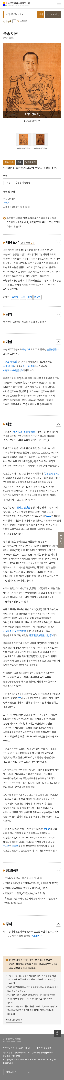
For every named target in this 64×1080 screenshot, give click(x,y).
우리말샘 (35, 936)
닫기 (58, 242)
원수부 (48, 516)
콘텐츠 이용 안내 (13, 1020)
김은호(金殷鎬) (10, 361)
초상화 (37, 297)
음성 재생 (25, 242)
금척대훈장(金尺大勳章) (15, 631)
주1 (19, 698)
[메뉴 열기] (59, 4)
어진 (30, 297)
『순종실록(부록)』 (51, 473)
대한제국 (26, 349)
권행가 (6, 202)
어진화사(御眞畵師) (13, 370)
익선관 (6, 846)
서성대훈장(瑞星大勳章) (41, 635)
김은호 (15, 297)
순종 (23, 297)
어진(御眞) (28, 366)
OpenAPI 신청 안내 (43, 1047)
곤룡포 (15, 846)
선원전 (47, 828)
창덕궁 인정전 (23, 507)
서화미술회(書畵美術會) (24, 431)
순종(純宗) (52, 349)
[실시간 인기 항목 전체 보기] (14, 21)
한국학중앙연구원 (12, 1040)
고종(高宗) (8, 366)
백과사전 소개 (8, 1047)
